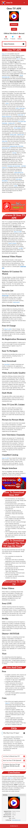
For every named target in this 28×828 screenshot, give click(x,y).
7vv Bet (21, 248)
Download (14, 24)
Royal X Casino (12, 243)
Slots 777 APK (17, 231)
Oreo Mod (7, 364)
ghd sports (19, 179)
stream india (13, 134)
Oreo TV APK (7, 329)
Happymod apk (14, 146)
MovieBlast (5, 180)
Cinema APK (11, 123)
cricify (17, 108)
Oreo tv (9, 3)
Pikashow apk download (13, 166)
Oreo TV (4, 53)
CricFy (7, 103)
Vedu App (22, 108)
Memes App (20, 134)
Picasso (14, 152)
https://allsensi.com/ (16, 820)
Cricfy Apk (20, 114)
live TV (19, 58)
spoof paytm (16, 302)
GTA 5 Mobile (17, 128)
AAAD (14, 29)
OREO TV (10, 778)
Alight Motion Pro (18, 172)
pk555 (15, 185)
